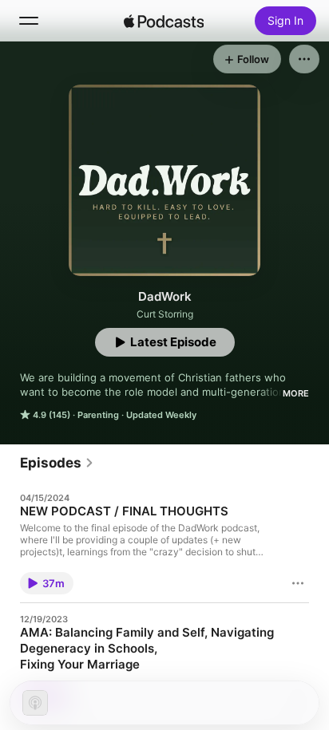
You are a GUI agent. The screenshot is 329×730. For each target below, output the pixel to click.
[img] (164, 21)
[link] (57, 463)
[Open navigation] (28, 20)
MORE (296, 393)
